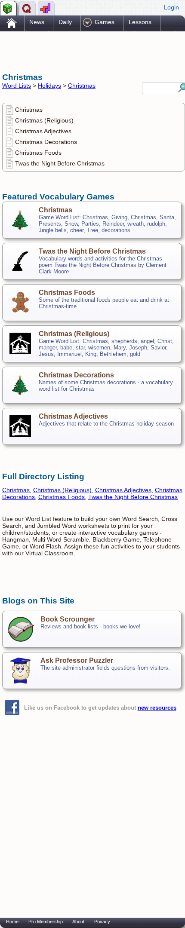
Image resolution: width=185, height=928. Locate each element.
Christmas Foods (38, 152)
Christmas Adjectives (43, 131)
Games (104, 21)
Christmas (82, 85)
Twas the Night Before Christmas (60, 163)
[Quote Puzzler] (27, 8)
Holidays (49, 85)
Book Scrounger (67, 619)
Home (12, 921)
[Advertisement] (71, 50)
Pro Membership (45, 921)
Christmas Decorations (46, 141)
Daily (65, 21)
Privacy (102, 921)
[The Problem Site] (8, 8)
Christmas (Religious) (44, 120)
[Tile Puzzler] (46, 8)
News (36, 21)
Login (171, 7)
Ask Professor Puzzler (76, 660)
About (78, 921)
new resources (157, 707)
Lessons (140, 21)
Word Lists (16, 85)
